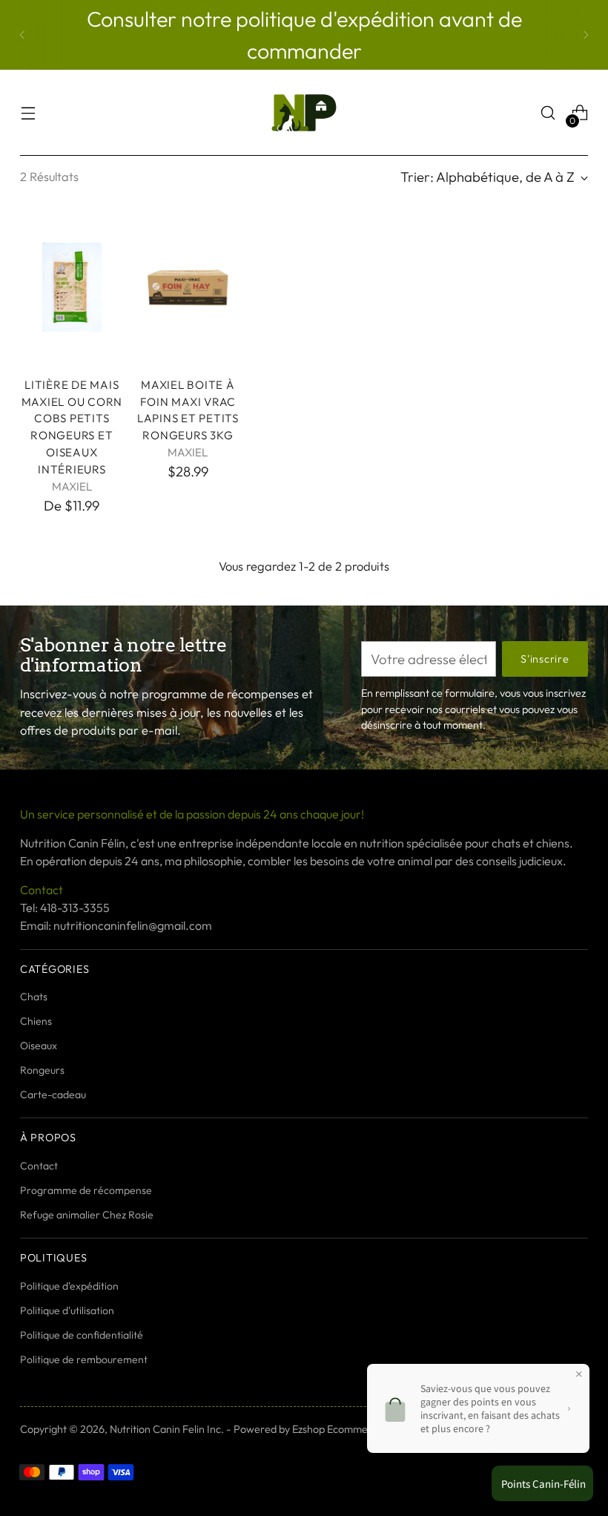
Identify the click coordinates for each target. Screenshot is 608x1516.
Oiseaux (38, 1045)
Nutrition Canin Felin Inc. (167, 1429)
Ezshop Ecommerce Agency (356, 1429)
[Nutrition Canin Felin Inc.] (304, 113)
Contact (39, 1165)
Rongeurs (42, 1070)
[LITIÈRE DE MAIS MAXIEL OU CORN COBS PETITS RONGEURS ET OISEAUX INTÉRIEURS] (72, 286)
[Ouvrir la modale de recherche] (548, 113)
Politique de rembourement (84, 1359)
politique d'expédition (337, 18)
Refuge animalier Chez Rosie (86, 1214)
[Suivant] (585, 35)
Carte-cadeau (53, 1094)
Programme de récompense (86, 1190)
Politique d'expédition (69, 1286)
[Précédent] (22, 35)
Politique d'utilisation (67, 1310)
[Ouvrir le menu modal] (28, 113)
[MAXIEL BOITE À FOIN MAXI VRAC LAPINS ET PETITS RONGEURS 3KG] (188, 286)
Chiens (36, 1021)
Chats (33, 996)
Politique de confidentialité (81, 1335)
